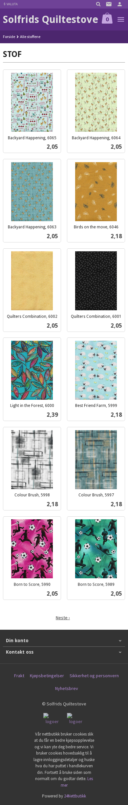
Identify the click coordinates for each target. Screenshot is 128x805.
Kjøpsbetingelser (47, 676)
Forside (9, 36)
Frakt (19, 676)
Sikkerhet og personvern (94, 676)
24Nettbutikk (75, 796)
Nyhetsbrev (66, 688)
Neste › (63, 618)
